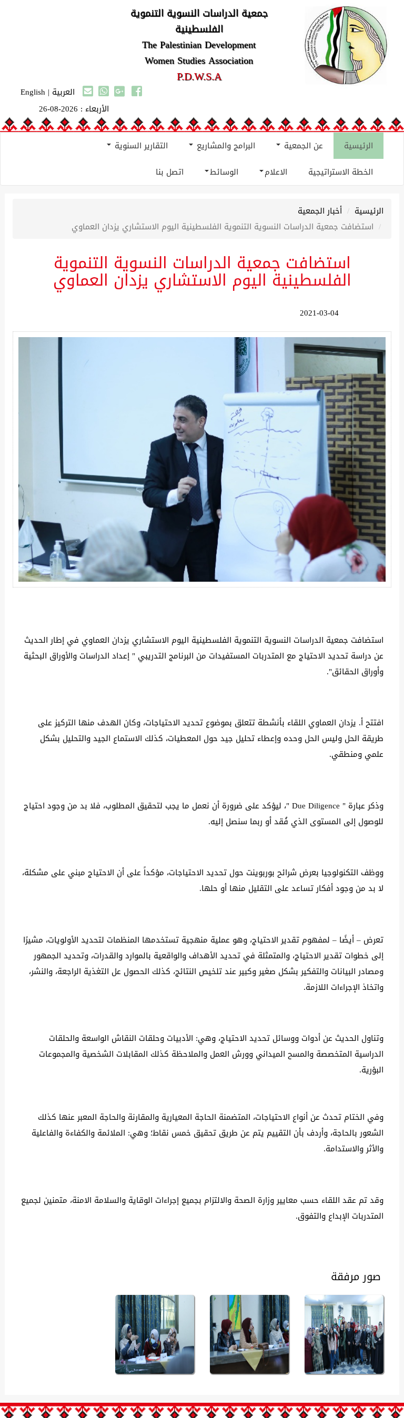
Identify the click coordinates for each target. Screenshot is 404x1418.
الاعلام (276, 172)
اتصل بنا (170, 172)
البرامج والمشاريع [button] (224, 145)
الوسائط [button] (224, 172)
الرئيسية (358, 145)
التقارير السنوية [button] (140, 145)
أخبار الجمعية (320, 211)
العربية (63, 92)
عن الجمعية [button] (302, 145)
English (33, 92)
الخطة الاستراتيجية (340, 172)
